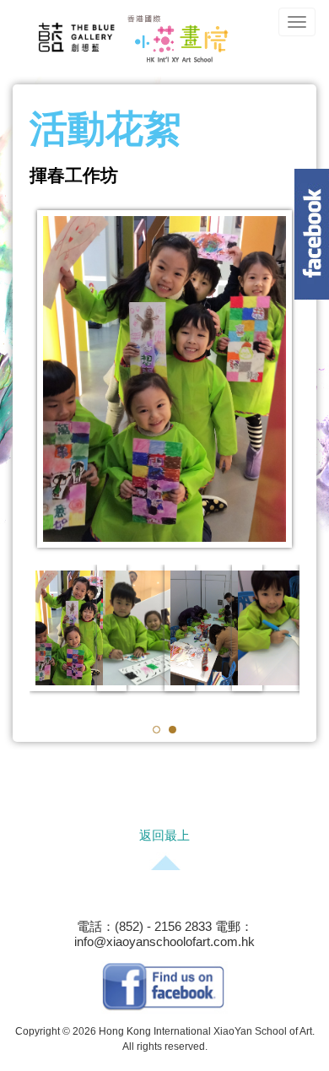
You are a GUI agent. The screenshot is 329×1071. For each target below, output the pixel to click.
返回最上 (164, 835)
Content (311, 234)
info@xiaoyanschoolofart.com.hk (164, 941)
